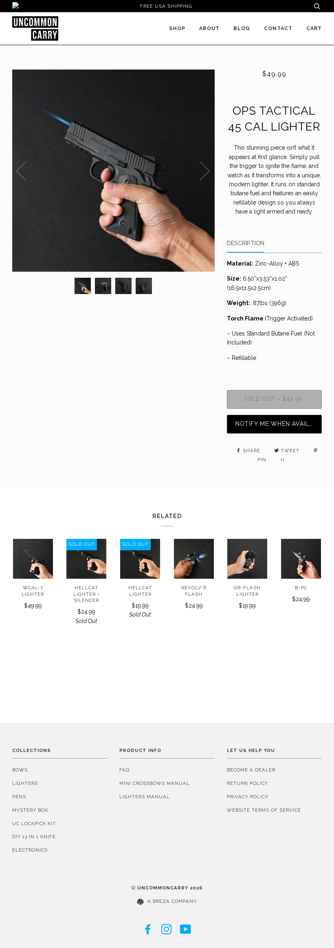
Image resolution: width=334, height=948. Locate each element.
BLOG (241, 28)
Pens (19, 797)
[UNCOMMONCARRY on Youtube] (185, 932)
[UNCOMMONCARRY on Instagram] (166, 932)
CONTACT (278, 28)
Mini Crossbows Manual (154, 783)
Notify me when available (278, 424)
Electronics (30, 850)
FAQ (124, 770)
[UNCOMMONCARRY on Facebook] (148, 932)
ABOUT (209, 28)
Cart (314, 28)
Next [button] (200, 170)
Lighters (25, 783)
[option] (113, 171)
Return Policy (247, 783)
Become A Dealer (251, 770)
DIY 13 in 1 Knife (34, 836)
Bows (20, 770)
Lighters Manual (144, 797)
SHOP (177, 28)
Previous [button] (26, 170)
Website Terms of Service (264, 810)
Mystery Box (30, 810)
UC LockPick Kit (34, 823)
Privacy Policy (247, 797)
